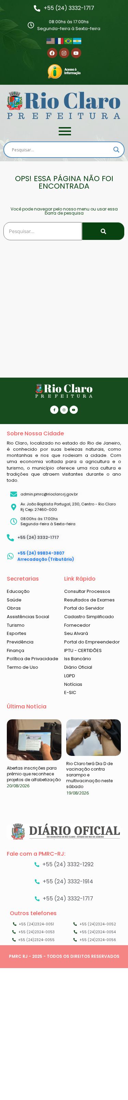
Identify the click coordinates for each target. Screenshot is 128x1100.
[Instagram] (64, 53)
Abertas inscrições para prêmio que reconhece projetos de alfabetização (34, 774)
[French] (59, 40)
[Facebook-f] (54, 409)
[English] (50, 40)
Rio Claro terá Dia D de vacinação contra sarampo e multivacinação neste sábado (89, 775)
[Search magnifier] (116, 149)
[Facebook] (52, 53)
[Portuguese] (68, 40)
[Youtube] (76, 53)
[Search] (103, 231)
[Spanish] (77, 40)
